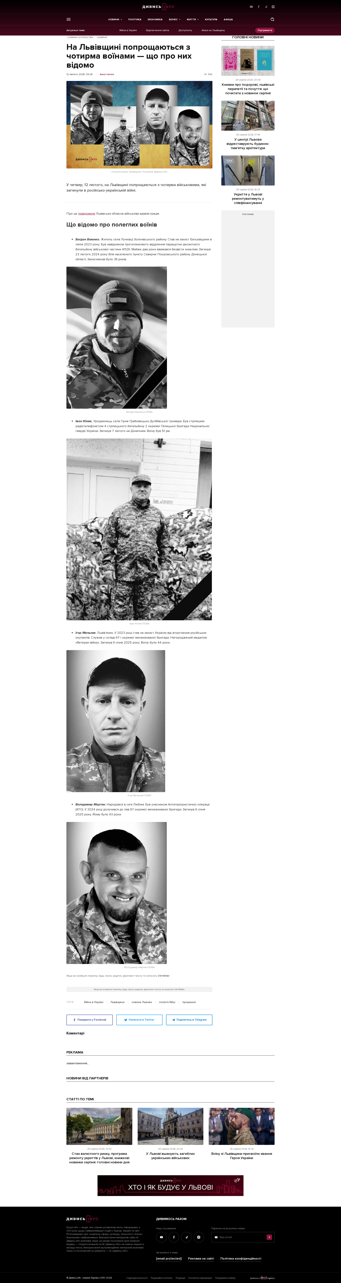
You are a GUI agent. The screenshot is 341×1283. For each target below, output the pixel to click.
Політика (134, 19)
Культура (211, 19)
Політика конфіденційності (240, 1258)
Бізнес (173, 19)
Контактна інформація (200, 1278)
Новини (113, 19)
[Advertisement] (248, 270)
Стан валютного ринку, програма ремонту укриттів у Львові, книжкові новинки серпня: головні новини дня (99, 1158)
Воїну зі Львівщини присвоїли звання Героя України (241, 1156)
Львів (229, 161)
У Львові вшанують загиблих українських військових (170, 1156)
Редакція (180, 1278)
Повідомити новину (225, 1278)
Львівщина (117, 1002)
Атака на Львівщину (213, 30)
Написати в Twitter (141, 1019)
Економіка (155, 19)
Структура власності (137, 1278)
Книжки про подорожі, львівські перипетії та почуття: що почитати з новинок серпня (248, 89)
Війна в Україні (128, 30)
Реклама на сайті (201, 1258)
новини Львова (142, 1002)
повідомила (86, 214)
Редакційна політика (161, 1278)
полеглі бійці (167, 1002)
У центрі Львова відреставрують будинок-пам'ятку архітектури (248, 143)
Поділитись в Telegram (192, 1019)
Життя (191, 19)
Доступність (185, 30)
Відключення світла (157, 30)
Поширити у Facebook (91, 1019)
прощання (189, 1002)
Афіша (228, 19)
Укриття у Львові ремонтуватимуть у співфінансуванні (248, 198)
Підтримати (265, 30)
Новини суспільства (80, 37)
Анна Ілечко (107, 74)
